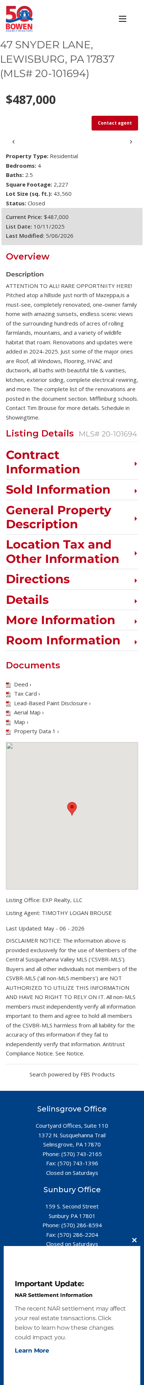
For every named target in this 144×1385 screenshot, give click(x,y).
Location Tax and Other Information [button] (62, 551)
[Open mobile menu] (122, 19)
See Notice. (69, 1053)
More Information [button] (60, 620)
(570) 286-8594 (81, 1225)
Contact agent (115, 123)
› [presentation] (131, 141)
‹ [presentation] (13, 141)
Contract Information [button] (43, 462)
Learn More (32, 1350)
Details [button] (27, 600)
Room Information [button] (63, 640)
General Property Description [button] (58, 517)
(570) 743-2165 (81, 1154)
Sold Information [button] (58, 490)
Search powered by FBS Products (72, 1074)
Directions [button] (38, 579)
